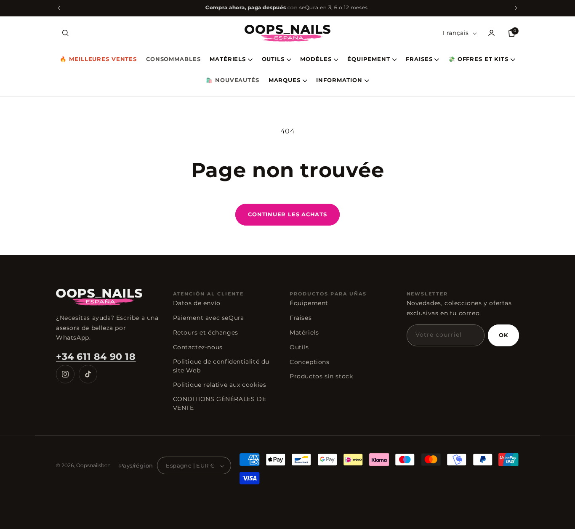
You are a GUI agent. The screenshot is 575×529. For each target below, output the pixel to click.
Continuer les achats (287, 214)
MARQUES (285, 80)
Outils (299, 347)
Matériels (304, 332)
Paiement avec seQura (208, 318)
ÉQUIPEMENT (368, 59)
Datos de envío (197, 303)
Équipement (309, 303)
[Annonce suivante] (516, 8)
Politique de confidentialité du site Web (221, 366)
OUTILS (273, 59)
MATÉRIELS (228, 59)
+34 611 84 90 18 (96, 356)
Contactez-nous (198, 347)
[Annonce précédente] (59, 8)
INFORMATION (339, 80)
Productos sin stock (321, 376)
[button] (65, 33)
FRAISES (419, 59)
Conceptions (310, 362)
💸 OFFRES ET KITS (478, 59)
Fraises (300, 318)
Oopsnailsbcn (93, 465)
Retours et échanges (205, 332)
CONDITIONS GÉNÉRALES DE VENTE (219, 403)
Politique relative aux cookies (219, 384)
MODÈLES (315, 59)
